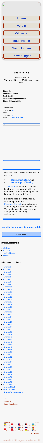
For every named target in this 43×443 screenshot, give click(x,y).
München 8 (7, 282)
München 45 (7, 342)
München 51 (7, 354)
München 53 (7, 359)
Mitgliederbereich (13, 204)
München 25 (7, 319)
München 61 (7, 377)
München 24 (7, 317)
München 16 (7, 299)
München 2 (7, 269)
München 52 (7, 357)
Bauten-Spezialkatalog (22, 182)
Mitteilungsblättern (22, 179)
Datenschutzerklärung (11, 404)
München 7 (7, 279)
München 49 (7, 349)
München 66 (7, 385)
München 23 (7, 314)
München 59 (7, 374)
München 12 (7, 289)
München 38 (7, 332)
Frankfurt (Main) (9, 253)
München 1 (7, 267)
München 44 (7, 339)
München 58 (7, 372)
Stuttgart (6, 255)
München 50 (7, 352)
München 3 (7, 272)
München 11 (7, 287)
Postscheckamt (9, 389)
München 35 (7, 329)
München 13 (7, 292)
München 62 (7, 379)
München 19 (7, 304)
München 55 (7, 364)
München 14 (7, 294)
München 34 (7, 327)
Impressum (7, 401)
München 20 (7, 307)
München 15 (7, 297)
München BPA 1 (9, 387)
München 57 (7, 369)
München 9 (7, 284)
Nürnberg (6, 248)
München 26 (7, 322)
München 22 (7, 312)
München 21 (7, 309)
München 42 (7, 337)
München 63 (7, 382)
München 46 (7, 344)
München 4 (7, 274)
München (6, 251)
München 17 (7, 302)
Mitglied (12, 186)
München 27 (7, 324)
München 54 (7, 362)
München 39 (7, 334)
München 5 (7, 277)
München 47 (7, 347)
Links (5, 399)
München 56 (7, 367)
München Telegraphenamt (13, 392)
